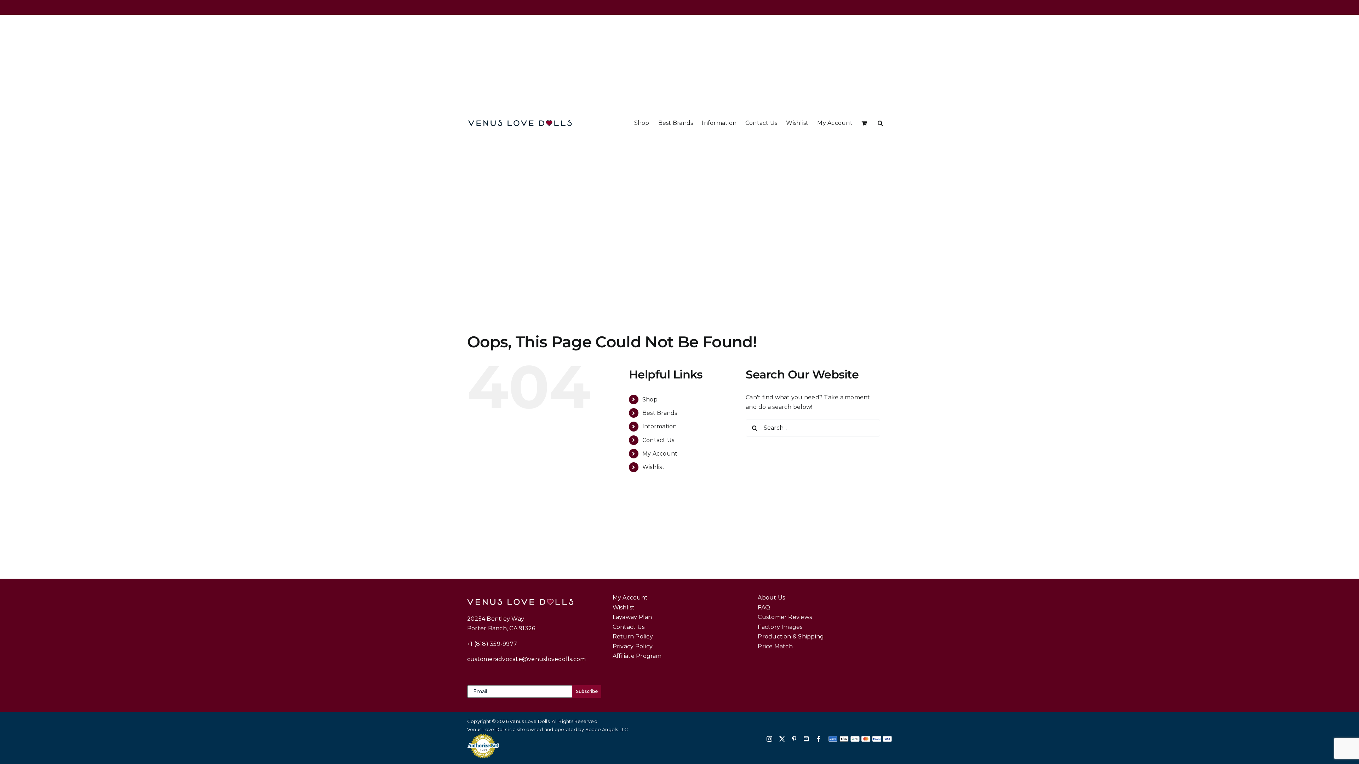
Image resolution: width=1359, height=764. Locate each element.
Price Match (775, 646)
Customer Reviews (785, 617)
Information (659, 426)
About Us (771, 597)
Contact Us (658, 440)
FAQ (764, 607)
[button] (880, 123)
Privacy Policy (633, 646)
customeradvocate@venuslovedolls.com (526, 659)
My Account (659, 453)
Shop (650, 399)
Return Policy (633, 636)
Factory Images (780, 627)
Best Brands (659, 413)
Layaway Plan (632, 617)
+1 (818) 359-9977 (492, 644)
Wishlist (653, 467)
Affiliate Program (637, 656)
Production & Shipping (791, 636)
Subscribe (587, 691)
